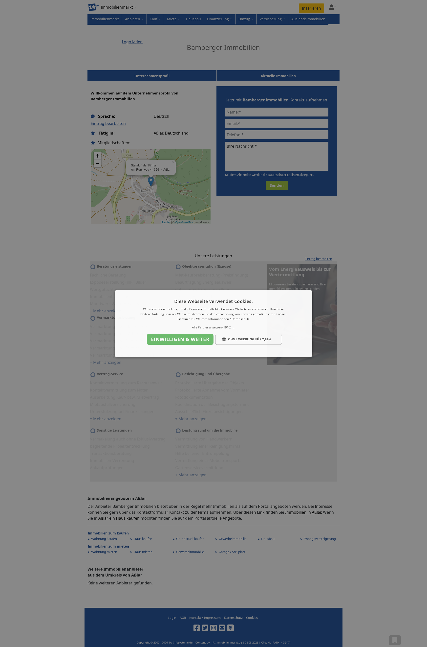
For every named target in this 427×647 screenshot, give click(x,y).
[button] (213, 327)
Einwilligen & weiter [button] (180, 339)
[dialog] (213, 323)
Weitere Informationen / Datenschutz (223, 319)
